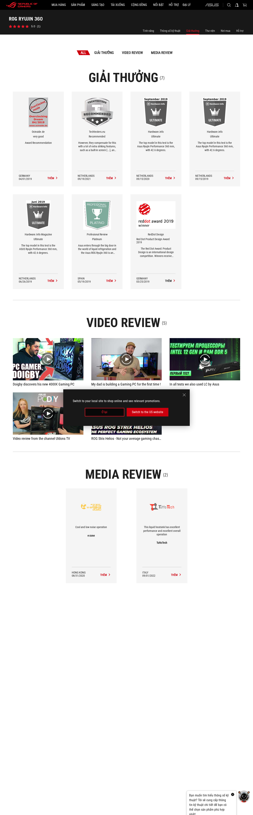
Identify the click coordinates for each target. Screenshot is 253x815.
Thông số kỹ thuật (170, 31)
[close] (184, 394)
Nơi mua (225, 31)
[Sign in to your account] (236, 5)
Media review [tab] (162, 53)
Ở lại (104, 412)
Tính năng (148, 31)
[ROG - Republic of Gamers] (22, 5)
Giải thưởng (192, 31)
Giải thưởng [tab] (104, 53)
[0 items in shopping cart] (244, 5)
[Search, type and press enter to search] (229, 5)
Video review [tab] (132, 53)
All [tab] (83, 53)
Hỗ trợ (240, 31)
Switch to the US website (147, 412)
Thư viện (210, 31)
